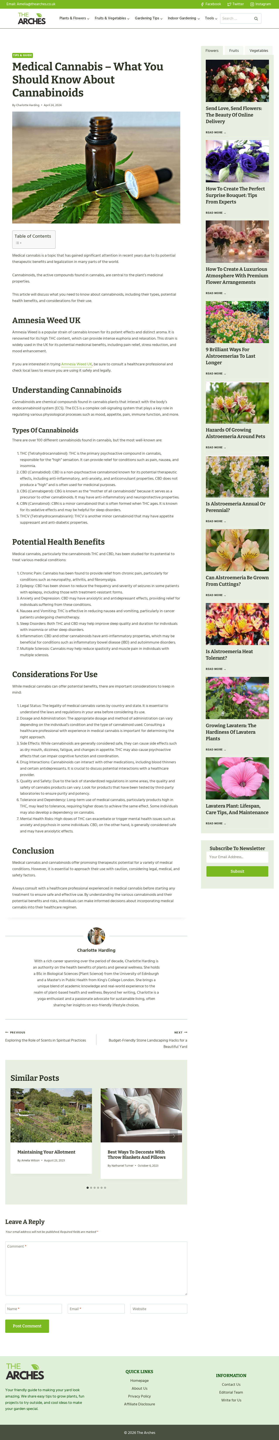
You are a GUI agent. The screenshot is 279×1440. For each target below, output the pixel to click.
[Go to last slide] (19, 1136)
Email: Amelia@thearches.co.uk (31, 4)
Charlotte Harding (27, 105)
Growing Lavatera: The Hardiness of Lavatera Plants (231, 732)
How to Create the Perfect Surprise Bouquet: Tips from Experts (235, 195)
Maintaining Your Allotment (46, 1152)
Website (139, 1309)
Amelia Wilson (30, 1160)
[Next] (174, 1136)
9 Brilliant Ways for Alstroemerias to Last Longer (230, 356)
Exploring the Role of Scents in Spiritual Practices (45, 1037)
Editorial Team (231, 1392)
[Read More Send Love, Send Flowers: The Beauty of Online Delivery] (237, 81)
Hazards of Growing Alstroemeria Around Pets (235, 433)
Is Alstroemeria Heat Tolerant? (229, 655)
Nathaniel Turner (122, 1165)
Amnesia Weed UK (76, 364)
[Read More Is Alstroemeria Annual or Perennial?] (237, 476)
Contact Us (231, 1384)
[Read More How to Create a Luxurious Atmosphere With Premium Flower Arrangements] (237, 241)
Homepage (139, 1380)
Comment (16, 1247)
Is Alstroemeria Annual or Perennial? (235, 507)
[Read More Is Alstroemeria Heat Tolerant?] (237, 624)
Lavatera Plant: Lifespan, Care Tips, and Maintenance (237, 809)
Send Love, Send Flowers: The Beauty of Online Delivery (234, 114)
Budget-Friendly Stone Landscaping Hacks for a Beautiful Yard (148, 1040)
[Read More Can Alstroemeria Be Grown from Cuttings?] (237, 550)
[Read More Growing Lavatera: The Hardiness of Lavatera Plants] (237, 698)
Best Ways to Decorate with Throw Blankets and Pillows (137, 1154)
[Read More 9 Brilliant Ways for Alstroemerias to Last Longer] (237, 322)
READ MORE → (217, 134)
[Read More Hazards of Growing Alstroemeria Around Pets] (237, 402)
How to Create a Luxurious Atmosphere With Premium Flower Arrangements (237, 275)
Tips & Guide (22, 55)
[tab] (88, 1188)
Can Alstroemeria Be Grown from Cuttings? (237, 581)
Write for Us (231, 1400)
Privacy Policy (139, 1396)
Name (13, 1309)
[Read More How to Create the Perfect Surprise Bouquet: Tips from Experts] (237, 161)
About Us (139, 1388)
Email (75, 1309)
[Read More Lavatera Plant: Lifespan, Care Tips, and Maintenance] (237, 778)
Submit (237, 871)
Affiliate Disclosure (139, 1404)
